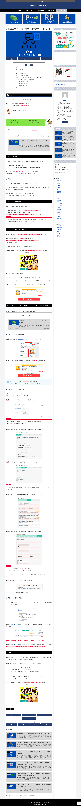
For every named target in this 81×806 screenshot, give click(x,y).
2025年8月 (59, 180)
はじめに (17, 67)
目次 (29, 65)
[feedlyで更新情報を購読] (35, 724)
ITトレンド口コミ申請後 (22, 85)
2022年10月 (59, 205)
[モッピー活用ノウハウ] (31, 19)
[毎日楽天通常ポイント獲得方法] (49, 19)
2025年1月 (59, 183)
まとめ (17, 87)
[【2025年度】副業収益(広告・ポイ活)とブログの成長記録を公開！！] (67, 19)
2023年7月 (59, 196)
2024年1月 (59, 191)
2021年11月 (59, 220)
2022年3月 (59, 212)
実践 (58, 231)
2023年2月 (59, 200)
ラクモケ (65, 100)
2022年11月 (59, 203)
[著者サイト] (11, 724)
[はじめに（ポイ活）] (14, 19)
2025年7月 (59, 182)
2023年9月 (59, 194)
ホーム (32, 802)
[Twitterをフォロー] (23, 724)
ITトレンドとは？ (19, 69)
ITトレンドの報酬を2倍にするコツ (23, 75)
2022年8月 (59, 209)
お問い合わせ (37, 802)
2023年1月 (59, 201)
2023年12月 (59, 192)
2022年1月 (59, 216)
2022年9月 (59, 207)
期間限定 (59, 233)
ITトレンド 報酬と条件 (21, 73)
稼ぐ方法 (59, 236)
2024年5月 (59, 187)
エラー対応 (59, 226)
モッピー (9, 120)
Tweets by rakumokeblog (59, 84)
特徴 (18, 71)
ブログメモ (59, 227)
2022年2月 (59, 214)
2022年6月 (59, 211)
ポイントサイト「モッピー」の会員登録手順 (26, 79)
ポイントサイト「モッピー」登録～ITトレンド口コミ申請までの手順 (29, 77)
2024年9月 (59, 185)
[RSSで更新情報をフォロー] (46, 724)
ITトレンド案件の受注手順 (23, 81)
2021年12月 (59, 218)
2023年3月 (59, 198)
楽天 (58, 235)
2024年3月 (59, 189)
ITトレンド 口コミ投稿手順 (23, 83)
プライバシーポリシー (45, 802)
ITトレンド (23, 669)
